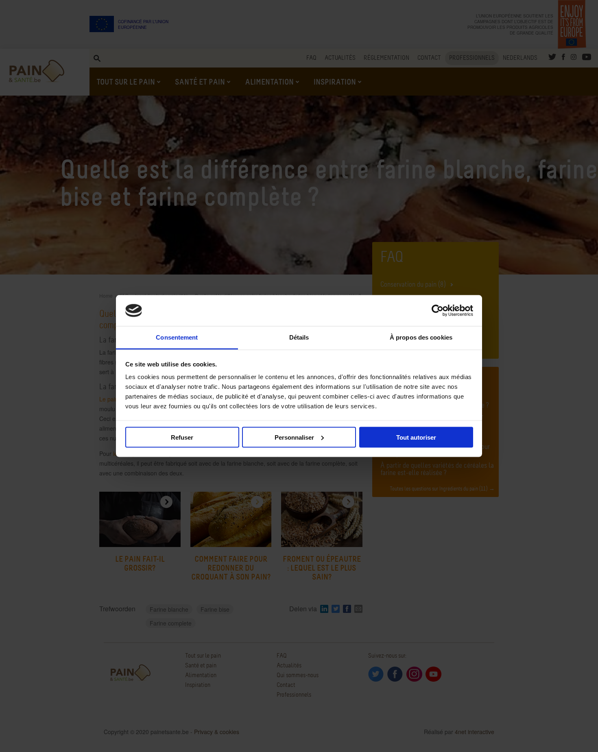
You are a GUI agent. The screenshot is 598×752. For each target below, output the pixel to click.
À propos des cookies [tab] (421, 337)
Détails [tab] (299, 337)
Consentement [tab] (177, 337)
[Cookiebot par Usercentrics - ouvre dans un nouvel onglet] (437, 311)
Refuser (182, 437)
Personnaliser (294, 437)
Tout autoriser (416, 437)
